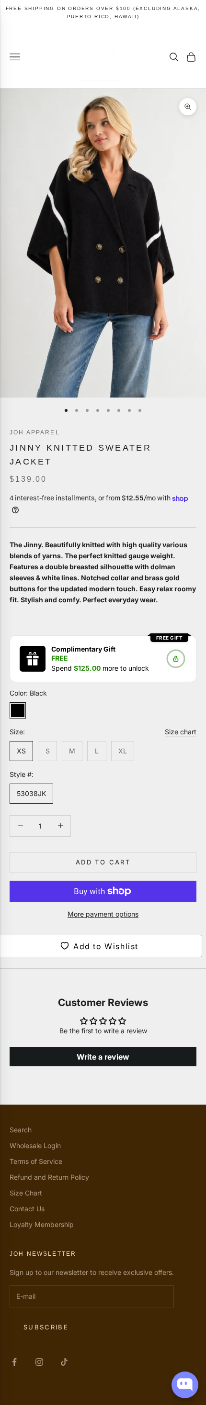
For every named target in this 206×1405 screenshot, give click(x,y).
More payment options (103, 914)
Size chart (180, 732)
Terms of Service (36, 1161)
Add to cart (103, 862)
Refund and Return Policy (49, 1177)
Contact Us (27, 1209)
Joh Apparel (35, 432)
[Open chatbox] (185, 1385)
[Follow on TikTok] (64, 1362)
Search (21, 1130)
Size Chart (26, 1193)
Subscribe (46, 1327)
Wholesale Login (35, 1145)
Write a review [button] (103, 1057)
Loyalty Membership (42, 1224)
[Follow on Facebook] (14, 1362)
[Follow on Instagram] (39, 1362)
